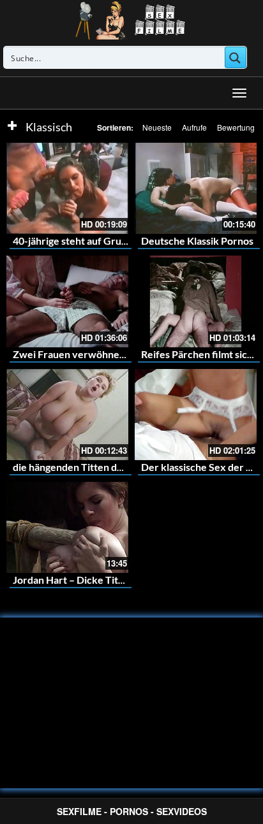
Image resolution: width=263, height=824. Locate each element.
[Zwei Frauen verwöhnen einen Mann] (67, 301)
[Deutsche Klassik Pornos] (196, 188)
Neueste (157, 127)
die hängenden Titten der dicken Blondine (107, 467)
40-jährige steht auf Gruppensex (86, 241)
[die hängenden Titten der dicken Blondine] (67, 414)
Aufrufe (194, 127)
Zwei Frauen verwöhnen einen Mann (97, 354)
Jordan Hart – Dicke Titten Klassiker (95, 580)
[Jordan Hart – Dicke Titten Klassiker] (67, 527)
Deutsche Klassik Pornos (197, 241)
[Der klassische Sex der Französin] (196, 414)
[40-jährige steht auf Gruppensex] (67, 188)
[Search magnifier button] (235, 57)
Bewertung (236, 127)
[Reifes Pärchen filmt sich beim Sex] (196, 301)
